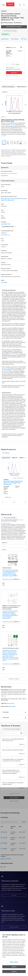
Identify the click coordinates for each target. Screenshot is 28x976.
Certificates (16, 39)
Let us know (21, 519)
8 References (18, 22)
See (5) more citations (14, 678)
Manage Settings (14, 962)
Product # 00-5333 (6, 371)
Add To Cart (14, 72)
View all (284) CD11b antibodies (14, 26)
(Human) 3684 (12, 706)
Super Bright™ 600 (5, 224)
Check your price (10, 67)
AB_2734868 (4, 282)
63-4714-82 (24, 127)
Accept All (14, 971)
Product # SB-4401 (13, 354)
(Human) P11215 (10, 703)
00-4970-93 (12, 124)
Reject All (14, 966)
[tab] (14, 712)
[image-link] (14, 104)
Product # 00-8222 (6, 368)
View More (3, 135)
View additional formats (8, 226)
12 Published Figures (7, 22)
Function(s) (6, 712)
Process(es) (6, 717)
